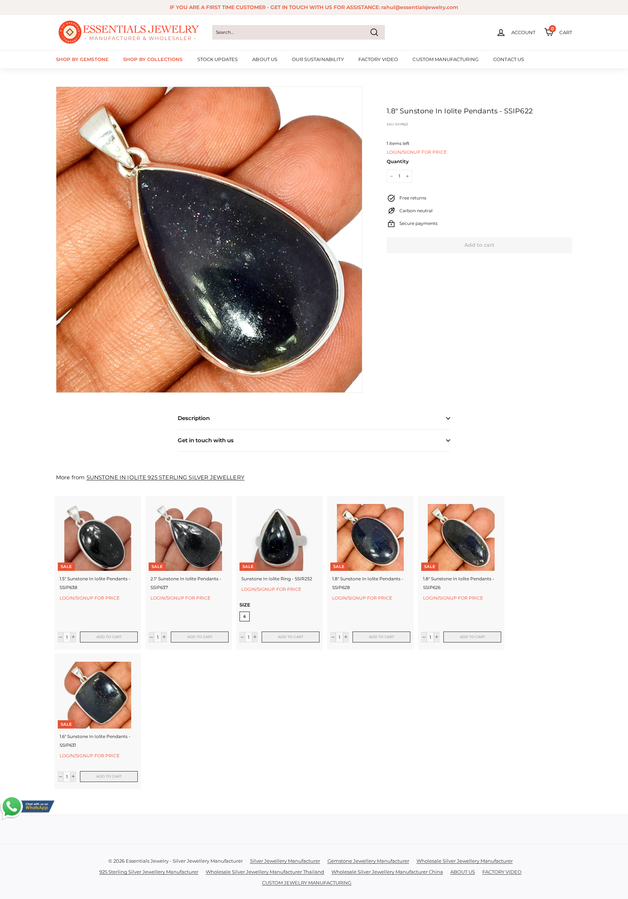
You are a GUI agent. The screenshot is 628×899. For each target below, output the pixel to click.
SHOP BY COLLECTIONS (152, 59)
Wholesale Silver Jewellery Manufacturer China (387, 872)
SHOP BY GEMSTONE (82, 59)
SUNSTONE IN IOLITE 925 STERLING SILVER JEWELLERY (165, 477)
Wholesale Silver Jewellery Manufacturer (464, 861)
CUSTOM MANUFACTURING (445, 59)
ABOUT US (264, 59)
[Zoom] (209, 239)
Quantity (398, 161)
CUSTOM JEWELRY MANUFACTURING (306, 883)
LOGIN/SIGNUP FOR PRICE (417, 152)
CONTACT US (508, 59)
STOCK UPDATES (217, 59)
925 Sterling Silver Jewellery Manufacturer (148, 872)
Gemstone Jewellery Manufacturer (368, 861)
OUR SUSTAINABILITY (317, 59)
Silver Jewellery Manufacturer (285, 861)
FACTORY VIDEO (378, 59)
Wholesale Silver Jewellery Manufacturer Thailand (265, 872)
